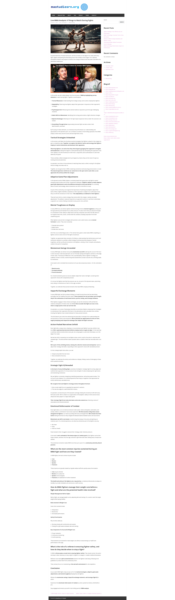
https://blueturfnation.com (111, 87)
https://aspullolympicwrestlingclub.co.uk (114, 91)
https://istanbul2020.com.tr (111, 116)
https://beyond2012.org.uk (111, 94)
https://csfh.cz (108, 93)
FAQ (75, 15)
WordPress (58, 598)
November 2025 (109, 65)
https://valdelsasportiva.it (111, 102)
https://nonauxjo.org (110, 98)
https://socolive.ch (109, 96)
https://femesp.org (110, 105)
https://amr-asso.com (110, 100)
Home (53, 15)
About (69, 15)
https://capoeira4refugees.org (112, 130)
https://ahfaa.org (109, 132)
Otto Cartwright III (63, 22)
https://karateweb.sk (110, 127)
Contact (94, 15)
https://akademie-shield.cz (111, 123)
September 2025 (109, 69)
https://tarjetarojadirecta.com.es (113, 107)
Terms (87, 15)
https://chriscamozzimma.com (112, 121)
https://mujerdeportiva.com (112, 109)
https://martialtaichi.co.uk (111, 118)
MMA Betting (61, 15)
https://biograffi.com (110, 89)
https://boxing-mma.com (111, 120)
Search (105, 19)
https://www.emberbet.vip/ (110, 136)
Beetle (64, 598)
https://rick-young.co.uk (110, 128)
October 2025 (108, 67)
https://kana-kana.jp (110, 103)
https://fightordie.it (110, 125)
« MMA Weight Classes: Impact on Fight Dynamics (62, 593)
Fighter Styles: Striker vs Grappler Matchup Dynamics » (89, 593)
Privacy (81, 15)
